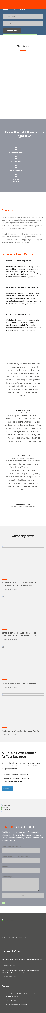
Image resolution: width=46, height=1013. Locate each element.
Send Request (12, 30)
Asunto (5, 866)
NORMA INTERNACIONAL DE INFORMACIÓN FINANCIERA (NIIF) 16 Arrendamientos (19, 584)
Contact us (7, 788)
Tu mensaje (7, 877)
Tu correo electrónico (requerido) (16, 856)
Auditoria (7, 86)
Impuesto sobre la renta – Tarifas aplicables (19, 683)
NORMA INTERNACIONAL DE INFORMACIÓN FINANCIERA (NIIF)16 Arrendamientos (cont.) (19, 634)
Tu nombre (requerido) (11, 846)
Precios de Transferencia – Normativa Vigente (20, 731)
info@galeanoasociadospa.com (16, 1005)
